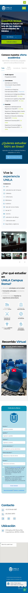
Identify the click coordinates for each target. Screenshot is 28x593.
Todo (2, 68)
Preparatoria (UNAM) (10, 77)
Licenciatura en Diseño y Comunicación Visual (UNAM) (12, 85)
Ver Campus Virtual (15, 157)
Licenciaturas (16, 68)
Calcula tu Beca (12, 42)
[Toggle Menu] (24, 8)
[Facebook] (2, 518)
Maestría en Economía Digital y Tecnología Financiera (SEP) (13, 127)
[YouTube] (14, 518)
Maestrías (24, 68)
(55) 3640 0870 (10, 514)
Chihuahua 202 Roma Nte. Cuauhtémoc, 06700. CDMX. (14, 531)
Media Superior (8, 68)
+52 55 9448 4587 (11, 509)
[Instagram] (8, 518)
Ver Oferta (12, 37)
